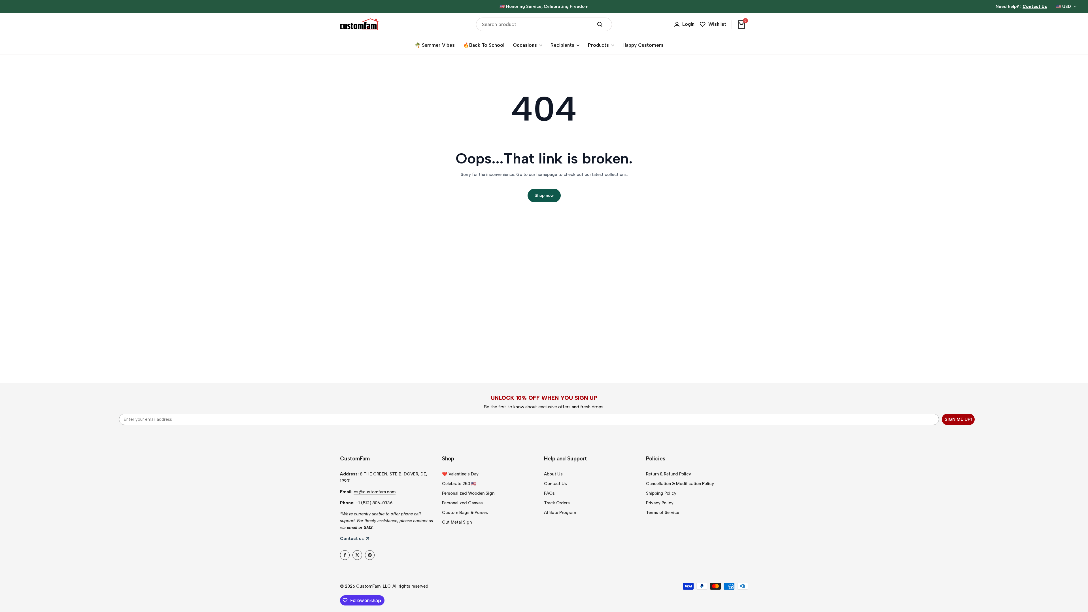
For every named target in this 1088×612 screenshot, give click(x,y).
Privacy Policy (659, 502)
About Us (553, 474)
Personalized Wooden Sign (468, 493)
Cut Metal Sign (457, 522)
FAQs (549, 493)
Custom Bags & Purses (465, 512)
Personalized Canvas (462, 502)
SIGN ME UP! (958, 419)
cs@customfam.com (375, 491)
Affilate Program (560, 512)
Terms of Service (662, 512)
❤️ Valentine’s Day (460, 474)
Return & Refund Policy (668, 474)
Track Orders (557, 502)
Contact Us (555, 483)
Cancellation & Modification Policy (680, 483)
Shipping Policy (661, 493)
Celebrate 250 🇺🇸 (459, 483)
